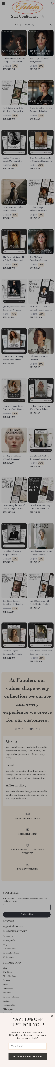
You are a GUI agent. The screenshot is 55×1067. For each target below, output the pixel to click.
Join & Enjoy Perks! (27, 1056)
